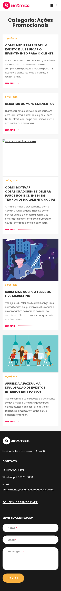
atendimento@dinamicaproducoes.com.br (28, 489)
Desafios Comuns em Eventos (30, 104)
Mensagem (16, 551)
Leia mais (10, 83)
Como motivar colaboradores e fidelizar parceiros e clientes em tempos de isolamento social (30, 193)
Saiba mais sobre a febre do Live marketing (28, 294)
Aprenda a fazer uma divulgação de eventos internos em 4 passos (25, 387)
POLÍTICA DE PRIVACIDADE (20, 502)
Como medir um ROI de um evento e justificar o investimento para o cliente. (29, 49)
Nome (12, 528)
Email (12, 539)
